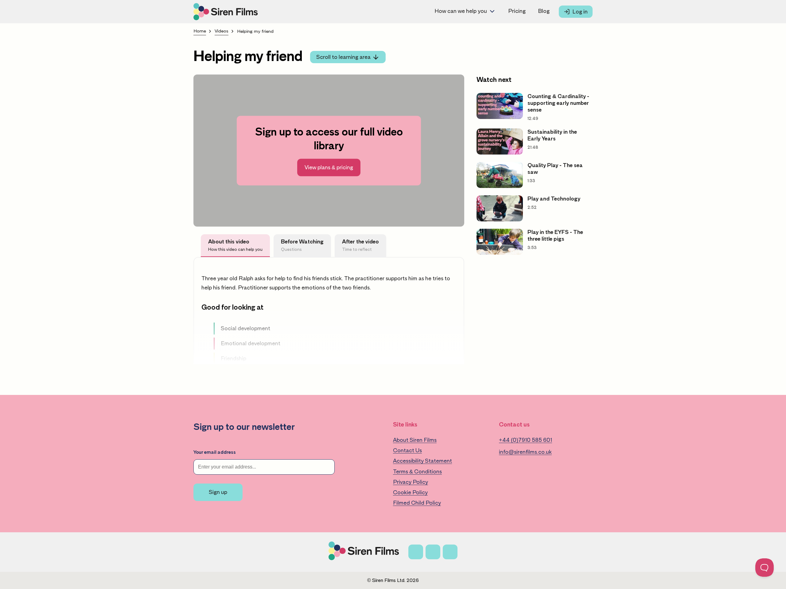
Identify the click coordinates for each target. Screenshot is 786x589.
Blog (544, 11)
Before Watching (302, 245)
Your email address (214, 452)
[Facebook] (415, 552)
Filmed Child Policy (417, 503)
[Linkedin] (450, 552)
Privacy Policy (410, 482)
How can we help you (460, 11)
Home (199, 31)
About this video (235, 245)
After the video (360, 245)
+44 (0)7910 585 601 (525, 440)
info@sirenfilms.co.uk (525, 452)
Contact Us (407, 450)
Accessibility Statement (422, 461)
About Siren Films (415, 440)
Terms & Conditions (417, 471)
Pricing (517, 11)
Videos (221, 31)
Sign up (218, 492)
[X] (433, 552)
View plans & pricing (329, 167)
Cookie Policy (410, 492)
